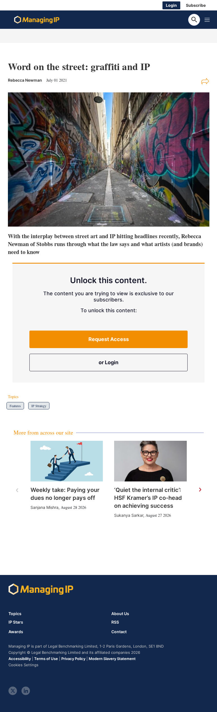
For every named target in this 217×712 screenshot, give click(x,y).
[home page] (36, 20)
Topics (14, 613)
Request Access (108, 339)
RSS (115, 622)
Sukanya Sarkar (128, 515)
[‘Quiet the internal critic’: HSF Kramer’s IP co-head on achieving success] (150, 461)
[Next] (200, 490)
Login (171, 5)
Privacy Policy (73, 658)
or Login (108, 362)
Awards (15, 632)
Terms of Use (46, 658)
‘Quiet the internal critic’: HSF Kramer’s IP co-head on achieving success (148, 498)
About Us (120, 613)
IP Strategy (38, 405)
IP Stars (15, 622)
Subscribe (196, 5)
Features (15, 405)
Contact (119, 632)
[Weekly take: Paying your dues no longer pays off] (67, 461)
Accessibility (19, 658)
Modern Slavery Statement (112, 658)
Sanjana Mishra (44, 507)
